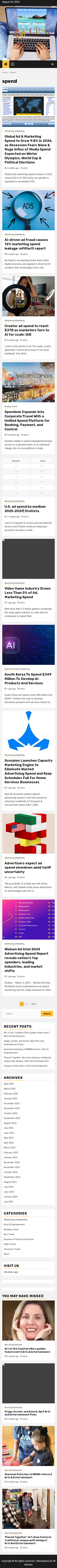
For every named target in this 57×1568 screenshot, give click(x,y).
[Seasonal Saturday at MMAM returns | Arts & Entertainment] (28, 1446)
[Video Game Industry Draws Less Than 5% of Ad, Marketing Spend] (28, 559)
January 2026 (10, 1098)
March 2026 (10, 1088)
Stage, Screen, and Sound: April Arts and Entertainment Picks (27, 1413)
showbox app (11, 1272)
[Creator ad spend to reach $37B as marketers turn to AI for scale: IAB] (28, 296)
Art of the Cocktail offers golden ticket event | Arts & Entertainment (27, 1350)
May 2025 (8, 1137)
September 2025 (12, 1118)
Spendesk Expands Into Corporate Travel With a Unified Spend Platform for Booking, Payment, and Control (27, 420)
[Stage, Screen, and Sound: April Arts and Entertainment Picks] (28, 1383)
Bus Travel (9, 1234)
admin (25, 168)
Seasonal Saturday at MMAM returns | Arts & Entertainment (28, 1476)
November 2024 (12, 1167)
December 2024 (11, 1162)
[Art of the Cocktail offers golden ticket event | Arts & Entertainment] (28, 1320)
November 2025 (12, 1108)
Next (33, 1004)
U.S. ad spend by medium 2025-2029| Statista (25, 509)
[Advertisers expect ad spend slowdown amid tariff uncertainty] (28, 834)
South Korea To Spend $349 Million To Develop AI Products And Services (28, 678)
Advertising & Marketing (14, 131)
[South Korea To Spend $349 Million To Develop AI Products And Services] (28, 645)
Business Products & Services (17, 669)
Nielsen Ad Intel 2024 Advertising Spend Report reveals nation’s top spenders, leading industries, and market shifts (26, 960)
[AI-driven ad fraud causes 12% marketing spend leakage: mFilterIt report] (28, 210)
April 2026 (9, 1083)
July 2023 (8, 1201)
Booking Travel (11, 406)
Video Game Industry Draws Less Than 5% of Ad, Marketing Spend (28, 592)
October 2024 (10, 1172)
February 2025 (11, 1152)
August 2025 (10, 1123)
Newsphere (43, 1561)
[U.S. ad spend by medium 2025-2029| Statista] (28, 477)
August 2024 (10, 1182)
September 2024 (12, 1177)
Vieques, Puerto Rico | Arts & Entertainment (25, 1066)
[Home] (5, 64)
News (6, 1254)
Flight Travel (10, 1244)
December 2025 (11, 1103)
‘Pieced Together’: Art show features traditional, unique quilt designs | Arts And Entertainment (28, 1540)
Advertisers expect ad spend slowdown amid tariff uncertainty (28, 867)
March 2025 (10, 1147)
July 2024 (8, 1187)
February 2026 (11, 1093)
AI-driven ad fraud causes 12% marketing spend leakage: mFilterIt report (26, 244)
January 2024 (10, 1196)
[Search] (52, 64)
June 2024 (9, 1192)
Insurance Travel (12, 1249)
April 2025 (9, 1142)
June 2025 (9, 1133)
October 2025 (10, 1113)
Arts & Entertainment (14, 1224)
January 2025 (10, 1157)
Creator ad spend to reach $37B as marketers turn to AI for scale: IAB (27, 330)
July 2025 (8, 1128)
